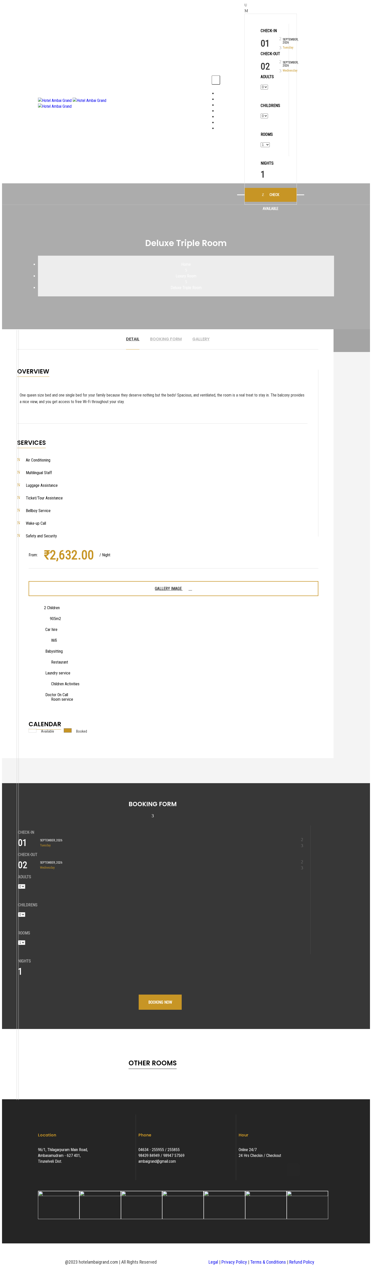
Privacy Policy (234, 1262)
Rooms (267, 135)
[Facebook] (279, 1169)
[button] (319, 103)
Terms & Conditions (268, 1262)
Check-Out (270, 54)
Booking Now (160, 1002)
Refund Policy (301, 1262)
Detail (132, 339)
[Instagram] (293, 1169)
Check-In (269, 31)
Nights (267, 163)
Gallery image (169, 588)
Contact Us (225, 128)
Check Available (271, 197)
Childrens (270, 106)
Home (186, 264)
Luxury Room (186, 276)
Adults (267, 77)
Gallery (201, 339)
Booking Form (166, 339)
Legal (213, 1262)
